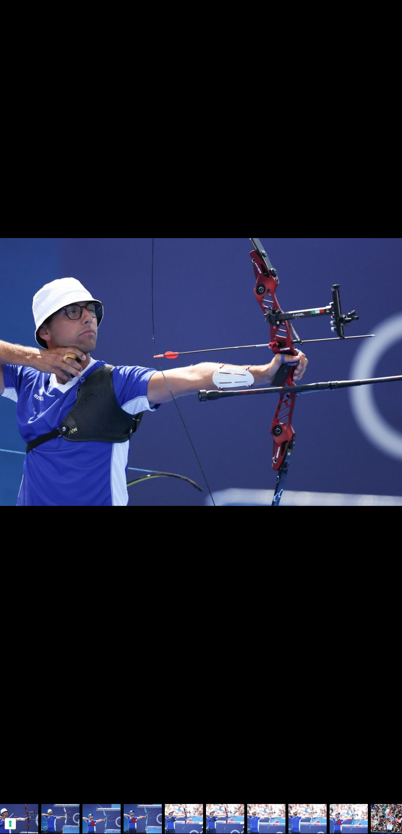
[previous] (10, 408)
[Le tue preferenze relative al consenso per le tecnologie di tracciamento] (10, 823)
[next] (391, 408)
